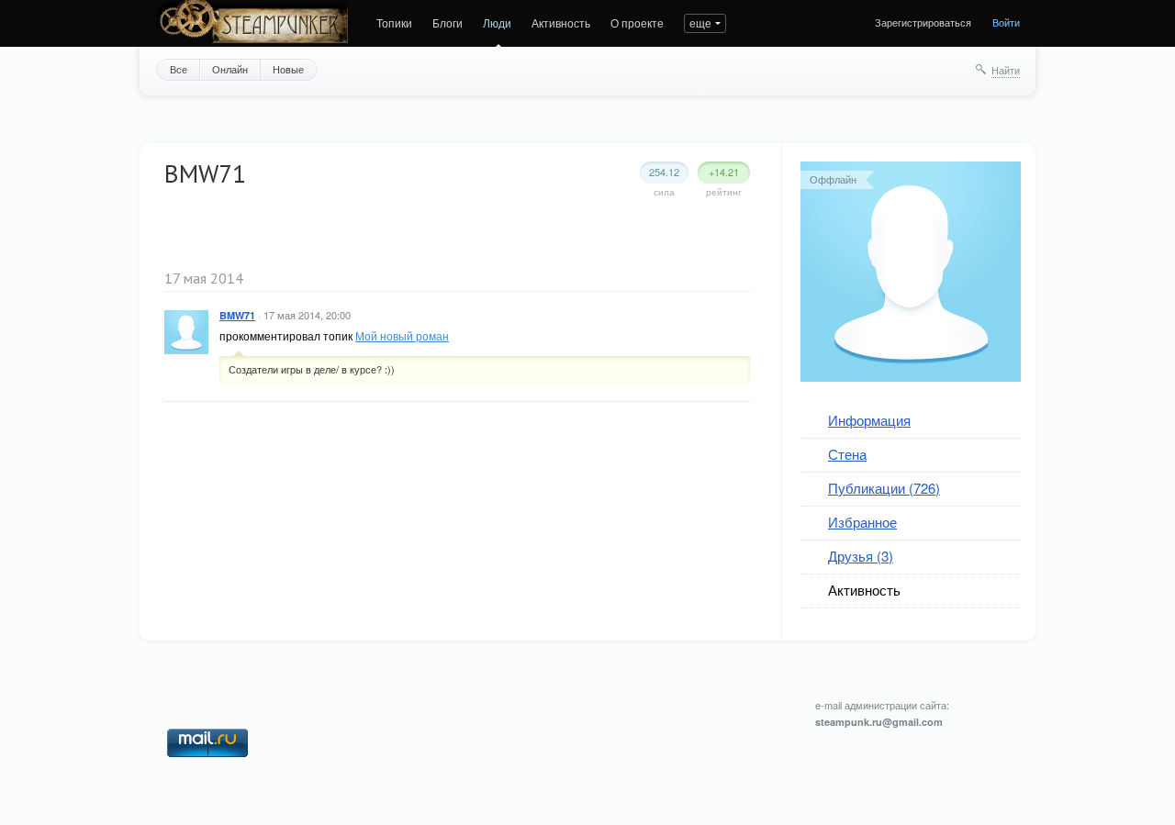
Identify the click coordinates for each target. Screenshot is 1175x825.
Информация (869, 419)
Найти (1005, 69)
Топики (394, 22)
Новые (288, 68)
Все (178, 68)
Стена (847, 453)
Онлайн (230, 68)
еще (700, 22)
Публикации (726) (884, 487)
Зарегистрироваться (923, 22)
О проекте (637, 22)
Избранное (862, 521)
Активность (561, 22)
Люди (497, 22)
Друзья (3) (860, 555)
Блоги (447, 22)
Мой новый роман (402, 335)
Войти (1006, 22)
